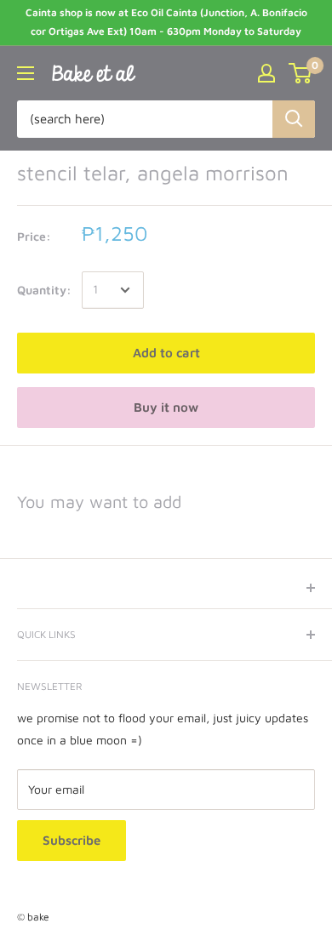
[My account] (266, 73)
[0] (301, 73)
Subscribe (71, 840)
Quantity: (44, 289)
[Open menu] (25, 73)
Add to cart (166, 352)
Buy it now (166, 407)
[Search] (293, 119)
